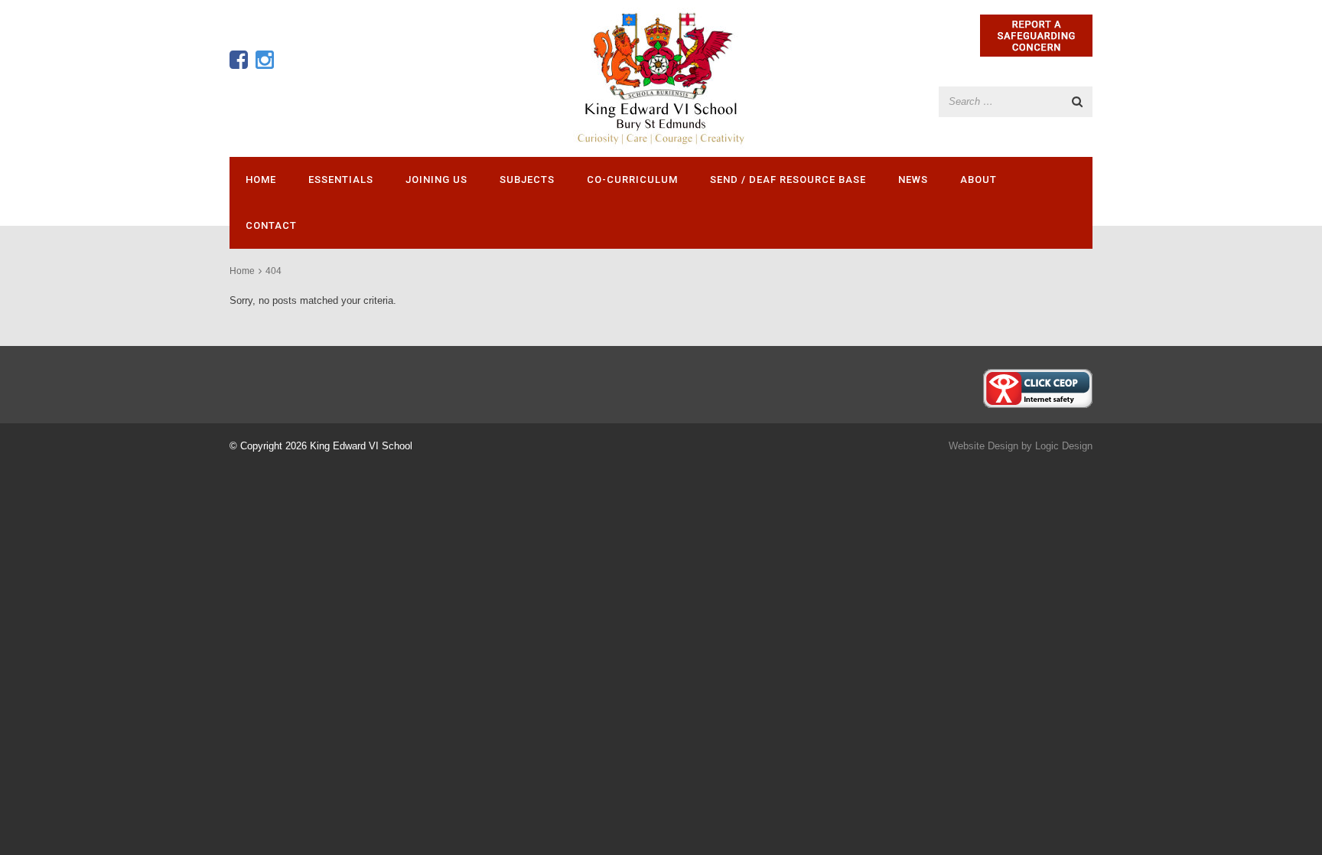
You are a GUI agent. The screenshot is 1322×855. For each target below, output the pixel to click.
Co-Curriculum (632, 179)
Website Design (983, 446)
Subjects (527, 179)
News (913, 179)
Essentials (340, 179)
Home (261, 179)
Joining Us (436, 179)
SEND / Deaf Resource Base (788, 179)
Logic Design (1063, 446)
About (978, 179)
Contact (271, 225)
